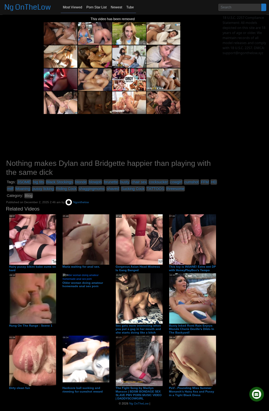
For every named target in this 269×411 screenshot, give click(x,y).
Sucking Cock (132, 189)
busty (124, 182)
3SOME (24, 182)
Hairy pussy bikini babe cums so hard (32, 268)
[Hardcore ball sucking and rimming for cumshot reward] (101, 360)
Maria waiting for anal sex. (81, 266)
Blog (28, 196)
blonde (81, 182)
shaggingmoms (91, 189)
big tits (38, 182)
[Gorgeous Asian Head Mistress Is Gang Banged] (149, 239)
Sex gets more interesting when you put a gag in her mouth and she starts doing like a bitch (138, 329)
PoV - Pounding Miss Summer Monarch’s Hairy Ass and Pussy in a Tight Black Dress (191, 391)
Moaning (23, 189)
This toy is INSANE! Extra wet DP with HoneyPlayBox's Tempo (192, 268)
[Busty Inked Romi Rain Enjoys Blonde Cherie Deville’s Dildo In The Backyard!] (203, 298)
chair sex (139, 182)
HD (213, 182)
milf (10, 189)
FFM (205, 182)
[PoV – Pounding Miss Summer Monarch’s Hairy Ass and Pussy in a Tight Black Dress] (203, 360)
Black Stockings (59, 182)
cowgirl (176, 182)
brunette (111, 182)
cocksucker (158, 182)
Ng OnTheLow (27, 7)
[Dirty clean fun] (43, 360)
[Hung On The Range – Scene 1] (43, 298)
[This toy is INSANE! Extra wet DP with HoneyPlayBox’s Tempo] (203, 239)
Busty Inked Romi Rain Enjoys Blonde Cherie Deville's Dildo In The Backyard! (191, 329)
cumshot (191, 182)
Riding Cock (66, 189)
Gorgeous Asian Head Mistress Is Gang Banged (138, 268)
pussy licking (43, 189)
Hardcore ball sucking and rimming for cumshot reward (82, 389)
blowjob (95, 182)
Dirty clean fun (19, 388)
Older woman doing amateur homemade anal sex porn (82, 284)
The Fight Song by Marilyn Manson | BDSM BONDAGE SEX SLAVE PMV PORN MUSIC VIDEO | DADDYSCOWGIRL (139, 393)
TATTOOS (155, 189)
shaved (113, 189)
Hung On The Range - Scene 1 (30, 325)
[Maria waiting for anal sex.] (96, 239)
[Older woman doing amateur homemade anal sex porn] (85, 276)
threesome (175, 189)
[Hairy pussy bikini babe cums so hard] (43, 239)
